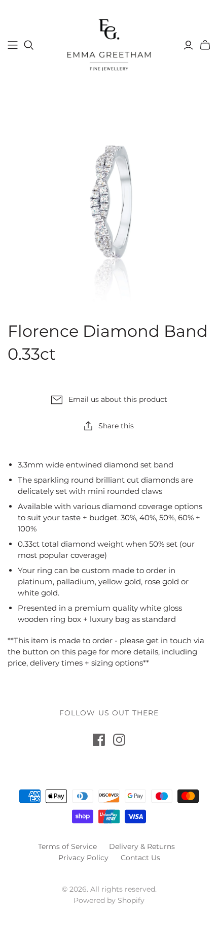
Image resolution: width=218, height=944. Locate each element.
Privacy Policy (83, 857)
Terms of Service (67, 846)
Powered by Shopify (109, 900)
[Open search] (29, 45)
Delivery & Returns (142, 846)
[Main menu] (13, 45)
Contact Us (140, 857)
